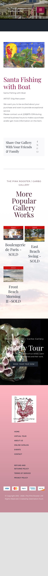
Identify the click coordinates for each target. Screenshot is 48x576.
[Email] (37, 152)
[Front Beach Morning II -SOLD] (13, 268)
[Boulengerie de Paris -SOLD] (13, 227)
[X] (37, 145)
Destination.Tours (36, 499)
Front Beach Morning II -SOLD (13, 294)
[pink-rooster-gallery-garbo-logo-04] (15, 3)
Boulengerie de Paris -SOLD (15, 249)
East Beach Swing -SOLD (34, 253)
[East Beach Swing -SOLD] (35, 227)
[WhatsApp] (37, 148)
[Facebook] (37, 142)
